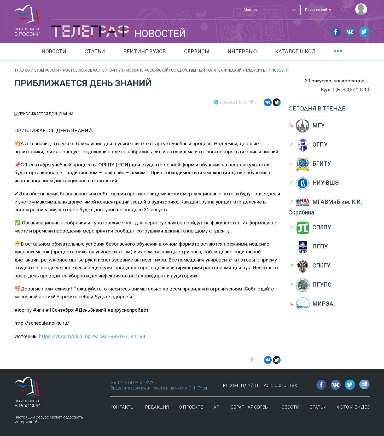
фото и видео (353, 407)
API (216, 407)
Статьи (95, 51)
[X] (277, 102)
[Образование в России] (27, 18)
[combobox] (269, 10)
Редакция (157, 407)
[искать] (344, 9)
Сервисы (197, 51)
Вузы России (47, 70)
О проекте (191, 407)
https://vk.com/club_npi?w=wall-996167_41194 (92, 336)
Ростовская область (84, 70)
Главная (23, 70)
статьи (318, 407)
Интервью (242, 51)
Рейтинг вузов (144, 51)
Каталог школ (295, 51)
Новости (54, 51)
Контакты (122, 407)
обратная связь (249, 407)
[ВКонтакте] (268, 102)
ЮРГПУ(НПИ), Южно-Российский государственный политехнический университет (189, 70)
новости (288, 407)
